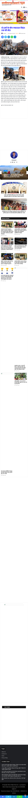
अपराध (6, 170)
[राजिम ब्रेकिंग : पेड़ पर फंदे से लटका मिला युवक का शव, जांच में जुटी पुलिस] (21, 376)
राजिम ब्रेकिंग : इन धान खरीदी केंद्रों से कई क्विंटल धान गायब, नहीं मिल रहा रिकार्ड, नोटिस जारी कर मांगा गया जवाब (13, 176)
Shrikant (4, 33)
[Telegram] (15, 37)
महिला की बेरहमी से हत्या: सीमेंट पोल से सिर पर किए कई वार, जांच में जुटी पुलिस (21, 247)
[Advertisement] (14, 111)
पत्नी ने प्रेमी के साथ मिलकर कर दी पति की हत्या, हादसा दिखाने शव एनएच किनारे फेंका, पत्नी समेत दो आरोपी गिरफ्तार (7, 247)
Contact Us (4, 753)
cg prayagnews (22, 784)
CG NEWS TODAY (6, 761)
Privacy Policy (5, 757)
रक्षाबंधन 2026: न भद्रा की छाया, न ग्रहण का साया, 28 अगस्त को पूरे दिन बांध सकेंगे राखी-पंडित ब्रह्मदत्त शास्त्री (20, 367)
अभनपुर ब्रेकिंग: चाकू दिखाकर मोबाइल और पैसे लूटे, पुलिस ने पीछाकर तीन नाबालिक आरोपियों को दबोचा (21, 230)
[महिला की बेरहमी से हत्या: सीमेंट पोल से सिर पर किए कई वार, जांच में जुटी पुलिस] (21, 241)
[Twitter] (5, 37)
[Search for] (21, 7)
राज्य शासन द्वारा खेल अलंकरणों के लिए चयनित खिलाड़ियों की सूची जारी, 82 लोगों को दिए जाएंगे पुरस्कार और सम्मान (7, 277)
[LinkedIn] (8, 37)
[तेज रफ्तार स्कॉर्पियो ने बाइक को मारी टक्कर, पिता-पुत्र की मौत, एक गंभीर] (7, 421)
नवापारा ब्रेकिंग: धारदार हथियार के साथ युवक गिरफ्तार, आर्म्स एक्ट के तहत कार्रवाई (20, 262)
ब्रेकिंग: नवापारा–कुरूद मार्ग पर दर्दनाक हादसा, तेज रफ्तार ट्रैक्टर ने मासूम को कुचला (7, 262)
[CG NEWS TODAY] (14, 3)
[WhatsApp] (12, 37)
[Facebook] (2, 37)
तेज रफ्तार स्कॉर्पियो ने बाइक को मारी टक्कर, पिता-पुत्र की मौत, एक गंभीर (6, 472)
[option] (14, 172)
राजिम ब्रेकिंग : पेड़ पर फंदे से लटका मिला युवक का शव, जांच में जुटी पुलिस (21, 382)
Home (3, 755)
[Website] (11, 162)
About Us (4, 751)
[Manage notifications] (25, 795)
